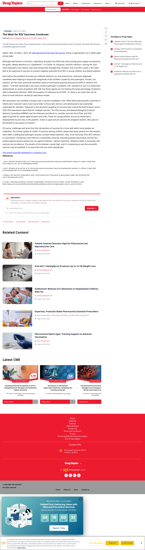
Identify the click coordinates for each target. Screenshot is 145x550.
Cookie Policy (21, 548)
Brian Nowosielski (43, 250)
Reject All (112, 543)
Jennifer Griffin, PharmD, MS (79, 315)
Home (58, 490)
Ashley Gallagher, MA (44, 270)
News (76, 490)
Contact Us (72, 428)
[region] (72, 543)
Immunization (8, 222)
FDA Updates (85, 9)
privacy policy (45, 213)
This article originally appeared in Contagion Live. (25, 152)
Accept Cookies (127, 543)
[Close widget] (80, 499)
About (72, 418)
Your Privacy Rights (72, 439)
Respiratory (45, 222)
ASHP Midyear (75, 9)
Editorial (72, 423)
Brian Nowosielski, (43, 315)
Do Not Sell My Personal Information (72, 436)
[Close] (141, 543)
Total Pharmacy (95, 9)
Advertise (72, 421)
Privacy (72, 434)
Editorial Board (73, 426)
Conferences (85, 3)
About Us (67, 490)
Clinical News (20, 222)
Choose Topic (51, 9)
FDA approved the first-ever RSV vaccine (48, 53)
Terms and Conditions (72, 431)
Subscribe (90, 208)
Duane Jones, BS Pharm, (59, 315)
